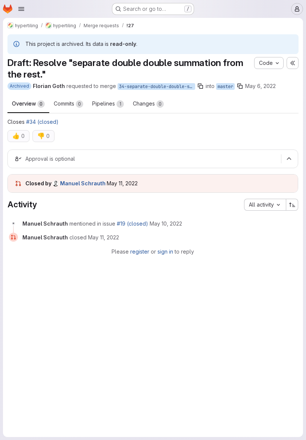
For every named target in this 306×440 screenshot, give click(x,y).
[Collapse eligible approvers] (288, 158)
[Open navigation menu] (21, 9)
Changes (147, 103)
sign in (165, 251)
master (225, 86)
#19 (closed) (132, 223)
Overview (27, 103)
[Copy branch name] (200, 86)
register (139, 251)
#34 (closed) (42, 122)
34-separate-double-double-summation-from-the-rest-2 (157, 86)
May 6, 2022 (260, 86)
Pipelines (106, 103)
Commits (67, 103)
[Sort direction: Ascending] (292, 205)
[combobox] (265, 205)
